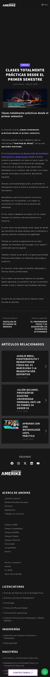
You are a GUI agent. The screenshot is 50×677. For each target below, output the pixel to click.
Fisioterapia (9, 602)
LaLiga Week (10, 547)
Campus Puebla (11, 536)
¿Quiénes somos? (12, 498)
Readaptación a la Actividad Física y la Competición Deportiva (21, 664)
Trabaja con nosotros (14, 513)
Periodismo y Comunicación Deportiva (21, 658)
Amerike (25, 65)
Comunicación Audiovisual (15, 612)
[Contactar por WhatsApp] (44, 671)
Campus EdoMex (12, 532)
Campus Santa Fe (12, 540)
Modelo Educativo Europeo (16, 502)
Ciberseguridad (10, 643)
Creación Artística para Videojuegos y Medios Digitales (24, 619)
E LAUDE (9, 570)
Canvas (8, 566)
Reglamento (10, 509)
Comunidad (9, 543)
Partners (9, 506)
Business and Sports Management (19, 597)
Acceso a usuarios (13, 562)
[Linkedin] (31, 463)
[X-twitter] (25, 463)
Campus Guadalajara (14, 528)
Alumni (8, 551)
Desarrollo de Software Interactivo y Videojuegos (20, 636)
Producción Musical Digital (16, 607)
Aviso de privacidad (13, 574)
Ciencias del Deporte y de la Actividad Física (23, 592)
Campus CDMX (11, 524)
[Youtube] (38, 463)
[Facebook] (12, 463)
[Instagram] (18, 463)
